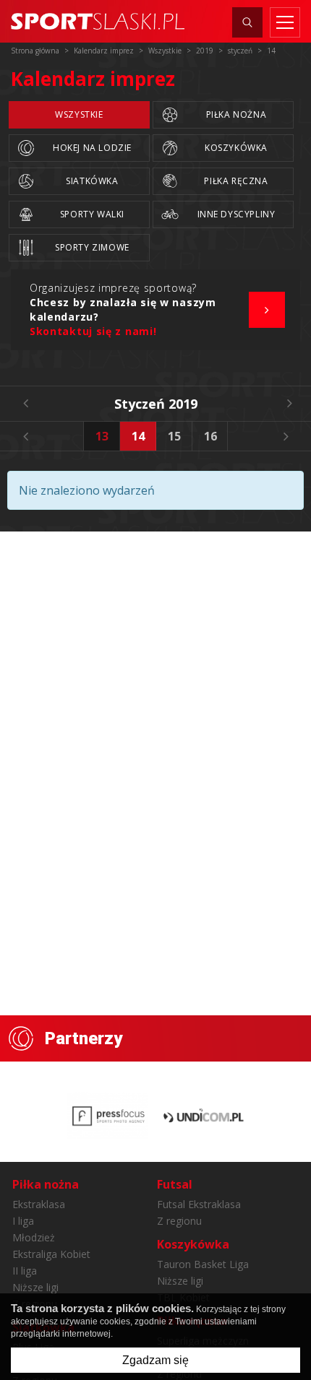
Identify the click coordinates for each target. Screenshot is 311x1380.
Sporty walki (92, 214)
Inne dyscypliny (236, 214)
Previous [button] (25, 436)
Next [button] (285, 436)
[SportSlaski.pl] (97, 21)
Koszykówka (236, 148)
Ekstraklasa (38, 1204)
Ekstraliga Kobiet (51, 1254)
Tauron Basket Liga (203, 1264)
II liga (24, 1270)
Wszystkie (79, 114)
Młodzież (33, 1237)
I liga (23, 1221)
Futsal (174, 1184)
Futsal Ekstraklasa (199, 1204)
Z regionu (179, 1221)
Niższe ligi (35, 1287)
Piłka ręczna (236, 181)
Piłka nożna (236, 114)
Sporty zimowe (92, 247)
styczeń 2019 (155, 403)
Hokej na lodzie (92, 148)
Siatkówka (92, 181)
